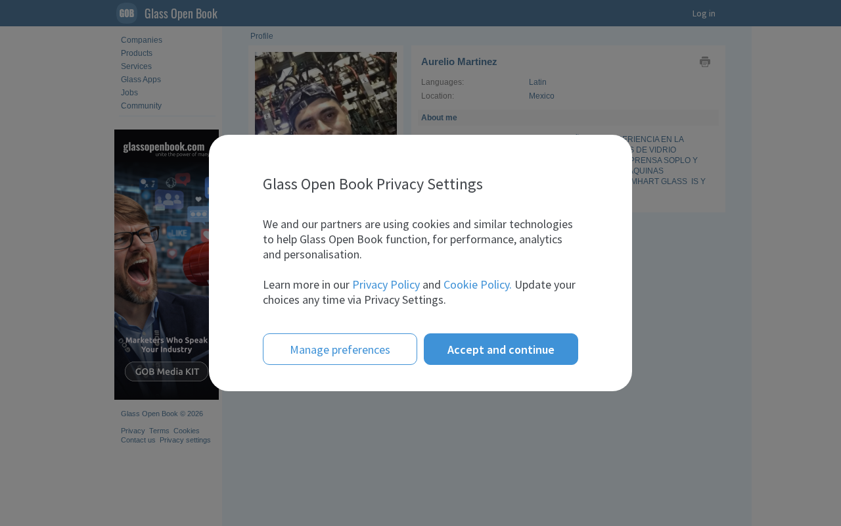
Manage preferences (340, 349)
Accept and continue (501, 349)
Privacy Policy (386, 284)
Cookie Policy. (477, 284)
